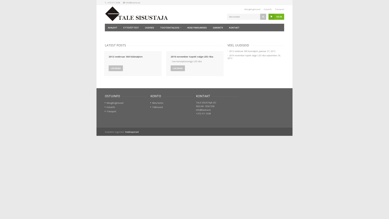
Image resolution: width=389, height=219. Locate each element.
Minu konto (157, 102)
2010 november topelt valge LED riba (247, 55)
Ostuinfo (268, 9)
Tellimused (157, 107)
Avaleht (112, 27)
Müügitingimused (252, 9)
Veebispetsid (132, 131)
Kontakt (234, 27)
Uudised (149, 27)
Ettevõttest (131, 27)
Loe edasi (116, 68)
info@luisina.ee (133, 2)
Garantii (218, 27)
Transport (279, 9)
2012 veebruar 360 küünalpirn (243, 51)
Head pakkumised (197, 27)
